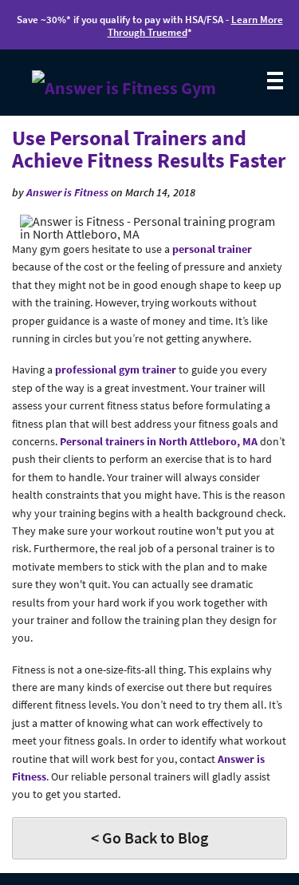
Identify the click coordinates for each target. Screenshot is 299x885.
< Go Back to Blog (149, 837)
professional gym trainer (117, 369)
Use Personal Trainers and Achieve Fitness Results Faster (148, 149)
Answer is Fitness (67, 192)
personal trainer (212, 249)
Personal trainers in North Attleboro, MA (159, 441)
